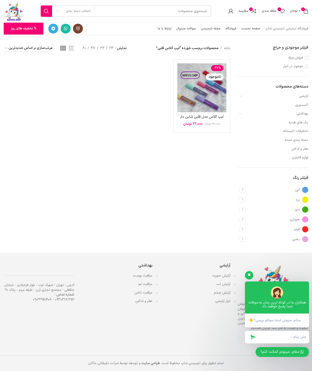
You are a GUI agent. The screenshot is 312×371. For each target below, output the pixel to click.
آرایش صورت (221, 275)
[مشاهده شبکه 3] (71, 48)
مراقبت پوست (142, 275)
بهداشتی (302, 113)
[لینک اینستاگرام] (78, 29)
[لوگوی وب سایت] (13, 11)
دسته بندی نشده (296, 140)
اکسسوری (301, 105)
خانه (227, 48)
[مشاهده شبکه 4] (63, 48)
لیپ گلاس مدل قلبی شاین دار (201, 116)
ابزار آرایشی (222, 301)
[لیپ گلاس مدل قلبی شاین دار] (201, 87)
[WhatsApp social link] (66, 29)
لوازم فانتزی (300, 157)
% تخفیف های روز (24, 28)
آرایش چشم (222, 292)
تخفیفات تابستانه (295, 131)
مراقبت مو (145, 284)
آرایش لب (223, 284)
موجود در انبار (293, 66)
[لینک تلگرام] (53, 29)
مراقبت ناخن (143, 292)
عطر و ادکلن (299, 148)
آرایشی (303, 96)
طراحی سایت (150, 363)
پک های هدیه (298, 122)
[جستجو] (46, 11)
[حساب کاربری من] (231, 11)
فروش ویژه (295, 57)
